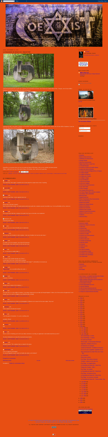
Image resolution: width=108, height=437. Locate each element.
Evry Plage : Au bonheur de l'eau (88, 373)
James (6, 342)
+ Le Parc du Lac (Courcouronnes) (86, 185)
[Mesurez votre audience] (54, 435)
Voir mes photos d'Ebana (85, 121)
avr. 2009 (83, 389)
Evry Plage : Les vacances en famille (89, 377)
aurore (6, 276)
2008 (81, 398)
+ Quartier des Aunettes (84, 202)
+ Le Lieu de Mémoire (83, 179)
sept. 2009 (83, 334)
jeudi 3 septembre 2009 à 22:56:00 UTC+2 (16, 355)
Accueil (38, 360)
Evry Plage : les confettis (87, 369)
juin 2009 (83, 385)
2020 (81, 304)
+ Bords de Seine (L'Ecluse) (85, 157)
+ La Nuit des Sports (83, 242)
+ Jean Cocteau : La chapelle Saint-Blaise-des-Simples (91, 276)
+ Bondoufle (81, 264)
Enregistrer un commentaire (9, 358)
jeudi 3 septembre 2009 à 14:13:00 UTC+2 (16, 303)
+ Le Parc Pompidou (83, 188)
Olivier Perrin (81, 83)
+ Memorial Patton (83, 195)
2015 (81, 314)
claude (6, 202)
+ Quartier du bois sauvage (85, 209)
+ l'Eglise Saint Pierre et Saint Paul (87, 164)
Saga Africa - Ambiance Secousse (89, 343)
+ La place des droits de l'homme (86, 169)
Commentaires (83, 130)
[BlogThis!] (23, 172)
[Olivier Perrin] (79, 85)
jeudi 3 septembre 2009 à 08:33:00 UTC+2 (16, 208)
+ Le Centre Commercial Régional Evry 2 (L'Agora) (90, 171)
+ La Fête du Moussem (84, 238)
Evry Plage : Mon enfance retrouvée (89, 359)
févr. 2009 (83, 393)
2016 (81, 312)
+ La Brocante (82, 226)
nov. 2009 (83, 330)
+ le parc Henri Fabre (83, 186)
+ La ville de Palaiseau (84, 286)
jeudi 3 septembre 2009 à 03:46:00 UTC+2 (16, 192)
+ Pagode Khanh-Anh (83, 197)
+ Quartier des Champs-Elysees (86, 204)
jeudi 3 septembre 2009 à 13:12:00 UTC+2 (16, 296)
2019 (81, 306)
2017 (81, 310)
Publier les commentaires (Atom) (17, 363)
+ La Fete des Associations (85, 231)
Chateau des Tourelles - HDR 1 (88, 367)
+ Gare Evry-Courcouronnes (85, 162)
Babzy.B (6, 233)
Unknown (7, 306)
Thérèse (6, 324)
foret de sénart (34, 173)
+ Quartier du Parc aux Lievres (86, 213)
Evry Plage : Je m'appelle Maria (88, 363)
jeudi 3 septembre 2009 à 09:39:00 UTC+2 (16, 246)
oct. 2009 (83, 332)
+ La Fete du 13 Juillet (84, 233)
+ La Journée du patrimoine (85, 240)
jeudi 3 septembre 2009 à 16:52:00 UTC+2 (16, 346)
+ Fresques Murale (83, 160)
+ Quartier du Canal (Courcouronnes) (87, 211)
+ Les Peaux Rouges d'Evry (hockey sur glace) (89, 192)
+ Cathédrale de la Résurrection (86, 158)
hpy (5, 226)
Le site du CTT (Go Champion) (86, 409)
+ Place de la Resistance (84, 200)
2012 (81, 320)
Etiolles (15, 173)
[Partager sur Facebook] (26, 172)
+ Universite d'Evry (83, 216)
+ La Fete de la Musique (84, 230)
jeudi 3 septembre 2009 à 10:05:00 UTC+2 (16, 253)
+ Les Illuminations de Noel (85, 251)
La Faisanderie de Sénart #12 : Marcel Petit (91, 375)
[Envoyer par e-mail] (21, 172)
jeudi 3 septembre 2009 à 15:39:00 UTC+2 (16, 328)
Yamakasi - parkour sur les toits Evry (89, 361)
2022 (81, 302)
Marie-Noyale (8, 349)
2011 (81, 322)
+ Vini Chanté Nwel (83, 256)
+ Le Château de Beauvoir (84, 174)
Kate (6, 331)
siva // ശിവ (7, 188)
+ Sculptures (81, 214)
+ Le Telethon (82, 247)
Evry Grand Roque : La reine (87, 335)
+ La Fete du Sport (83, 237)
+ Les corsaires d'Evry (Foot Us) (86, 190)
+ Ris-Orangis (82, 269)
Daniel (6, 240)
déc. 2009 (83, 328)
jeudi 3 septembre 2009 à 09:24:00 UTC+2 (16, 237)
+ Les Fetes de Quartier (84, 249)
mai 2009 (83, 387)
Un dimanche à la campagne (87, 345)
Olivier (87, 51)
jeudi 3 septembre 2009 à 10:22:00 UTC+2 (16, 263)
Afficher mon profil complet (91, 55)
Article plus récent (7, 360)
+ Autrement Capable (83, 223)
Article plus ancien (70, 360)
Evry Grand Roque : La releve (88, 337)
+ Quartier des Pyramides (84, 207)
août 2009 (83, 381)
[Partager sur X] (24, 172)
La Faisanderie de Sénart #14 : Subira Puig (91, 365)
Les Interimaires (84, 355)
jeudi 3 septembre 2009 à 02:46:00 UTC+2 (16, 184)
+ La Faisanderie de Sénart (85, 282)
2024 (81, 298)
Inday (6, 299)
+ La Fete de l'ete (82, 228)
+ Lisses (80, 267)
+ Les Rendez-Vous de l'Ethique (86, 254)
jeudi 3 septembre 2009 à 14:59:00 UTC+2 (16, 321)
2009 (81, 326)
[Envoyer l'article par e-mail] (19, 171)
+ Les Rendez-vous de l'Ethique (86, 253)
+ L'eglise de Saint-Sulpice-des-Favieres (88, 277)
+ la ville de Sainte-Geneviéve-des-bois (87, 288)
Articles (82, 128)
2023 (81, 300)
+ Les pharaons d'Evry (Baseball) (86, 193)
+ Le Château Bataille (83, 172)
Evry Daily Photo (54, 6)
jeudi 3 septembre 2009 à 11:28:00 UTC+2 (16, 287)
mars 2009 (83, 391)
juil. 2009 (83, 383)
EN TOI (80, 101)
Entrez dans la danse (86, 357)
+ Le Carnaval (82, 244)
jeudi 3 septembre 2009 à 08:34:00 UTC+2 (16, 215)
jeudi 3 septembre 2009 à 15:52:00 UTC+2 (16, 339)
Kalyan (6, 195)
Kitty (6, 314)
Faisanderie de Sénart (24, 173)
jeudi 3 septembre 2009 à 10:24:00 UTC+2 (16, 272)
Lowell (6, 180)
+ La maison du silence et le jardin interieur (88, 167)
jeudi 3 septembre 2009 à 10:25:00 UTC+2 (16, 280)
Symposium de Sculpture (60, 173)
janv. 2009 (83, 395)
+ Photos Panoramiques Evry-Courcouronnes (89, 199)
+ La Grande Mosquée (84, 165)
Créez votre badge (87, 83)
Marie (6, 283)
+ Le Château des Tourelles (85, 176)
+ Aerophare (81, 155)
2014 (81, 316)
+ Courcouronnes (82, 266)
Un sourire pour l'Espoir (86, 339)
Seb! (6, 249)
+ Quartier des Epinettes (84, 206)
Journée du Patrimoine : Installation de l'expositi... (92, 347)
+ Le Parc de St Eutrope (84, 181)
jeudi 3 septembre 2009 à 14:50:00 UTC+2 (16, 310)
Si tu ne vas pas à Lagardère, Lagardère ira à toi (92, 349)
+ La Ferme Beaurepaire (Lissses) (86, 284)
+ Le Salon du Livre (83, 246)
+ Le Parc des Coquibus (84, 183)
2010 (81, 324)
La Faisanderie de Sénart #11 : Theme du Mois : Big (93, 379)
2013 (81, 318)
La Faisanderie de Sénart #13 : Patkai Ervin (91, 371)
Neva (6, 290)
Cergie (6, 256)
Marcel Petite (6, 269)
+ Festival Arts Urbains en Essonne (87, 224)
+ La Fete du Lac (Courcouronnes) (86, 235)
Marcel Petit (43, 173)
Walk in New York (84, 72)
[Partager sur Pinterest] (27, 172)
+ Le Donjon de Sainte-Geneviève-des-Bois (88, 291)
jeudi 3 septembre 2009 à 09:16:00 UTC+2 (16, 229)
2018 (81, 308)
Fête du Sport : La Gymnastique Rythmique (91, 341)
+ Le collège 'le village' (84, 178)
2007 (81, 400)
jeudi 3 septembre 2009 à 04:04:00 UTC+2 (16, 199)
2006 (81, 402)
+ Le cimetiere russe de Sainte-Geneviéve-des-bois (90, 289)
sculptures (50, 173)
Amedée (10, 173)
